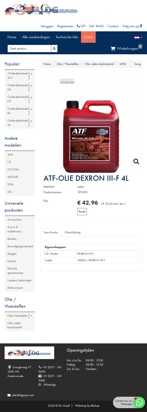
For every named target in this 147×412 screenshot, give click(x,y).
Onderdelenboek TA (17, 122)
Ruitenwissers (15, 288)
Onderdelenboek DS (17, 87)
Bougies (12, 254)
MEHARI (12, 177)
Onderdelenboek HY (17, 99)
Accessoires (14, 219)
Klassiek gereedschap (15, 270)
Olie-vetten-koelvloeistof (14, 325)
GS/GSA (13, 169)
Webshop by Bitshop (87, 406)
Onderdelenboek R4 (17, 111)
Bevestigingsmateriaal (20, 246)
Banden (12, 239)
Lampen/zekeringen (19, 280)
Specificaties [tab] (51, 232)
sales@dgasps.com (22, 395)
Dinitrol (11, 261)
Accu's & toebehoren (14, 229)
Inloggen (47, 26)
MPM (80, 187)
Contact (113, 26)
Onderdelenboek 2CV (17, 75)
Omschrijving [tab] (72, 232)
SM (9, 192)
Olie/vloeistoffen (17, 316)
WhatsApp (48, 385)
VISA (10, 184)
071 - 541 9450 (92, 26)
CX (9, 162)
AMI (10, 154)
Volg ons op (133, 26)
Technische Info (67, 36)
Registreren (65, 26)
